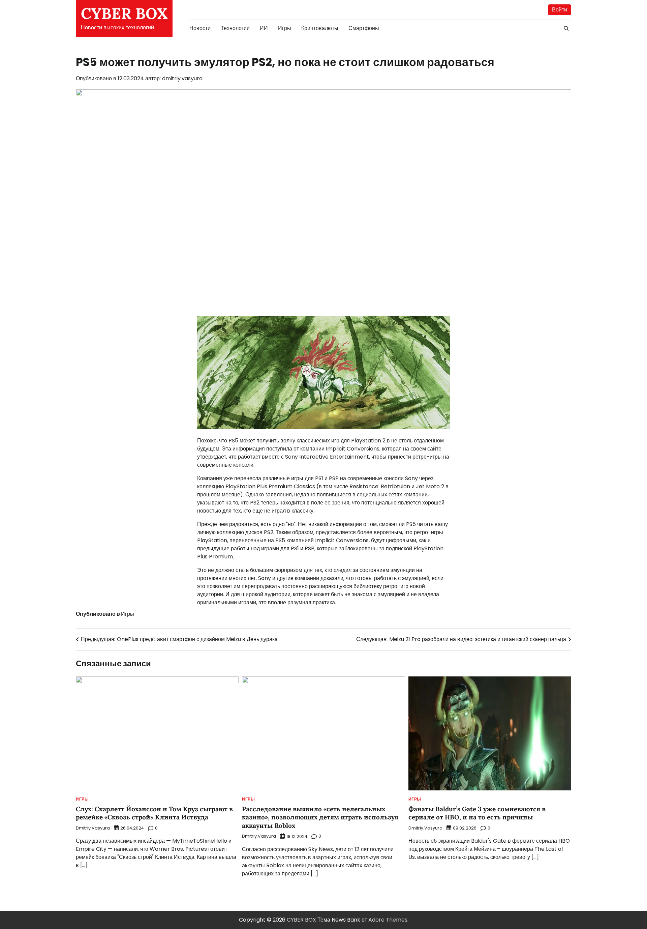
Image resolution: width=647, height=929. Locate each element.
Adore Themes (387, 920)
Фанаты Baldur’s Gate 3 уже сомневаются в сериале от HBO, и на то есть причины (477, 813)
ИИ (264, 28)
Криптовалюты (319, 28)
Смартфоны (363, 28)
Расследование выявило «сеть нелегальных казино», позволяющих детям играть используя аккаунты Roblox (320, 817)
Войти (559, 9)
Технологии (235, 28)
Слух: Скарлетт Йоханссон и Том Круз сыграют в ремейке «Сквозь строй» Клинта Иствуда (154, 813)
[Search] (566, 28)
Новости (200, 28)
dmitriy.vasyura (182, 78)
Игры (284, 28)
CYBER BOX (124, 13)
